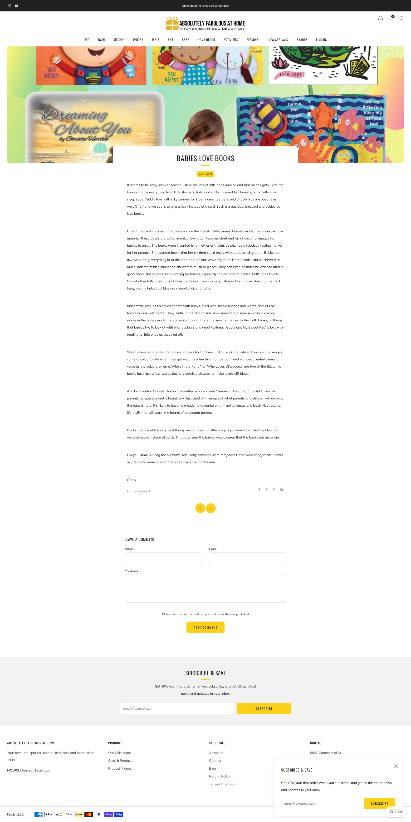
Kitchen (119, 39)
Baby (185, 39)
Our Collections (120, 753)
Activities (231, 39)
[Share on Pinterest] (274, 490)
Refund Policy (219, 776)
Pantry (138, 39)
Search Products (120, 760)
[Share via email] (282, 490)
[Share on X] (267, 490)
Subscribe (379, 803)
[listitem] (205, 5)
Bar (170, 39)
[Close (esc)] (396, 765)
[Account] (380, 17)
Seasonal (253, 39)
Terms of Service (222, 784)
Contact (215, 760)
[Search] (401, 17)
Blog (212, 768)
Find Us (321, 39)
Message (131, 570)
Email (213, 549)
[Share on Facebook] (259, 490)
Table (155, 39)
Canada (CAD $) (15, 814)
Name (129, 549)
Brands (302, 39)
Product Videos (120, 768)
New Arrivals (278, 39)
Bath (101, 39)
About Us (216, 753)
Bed (87, 39)
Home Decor (206, 39)
